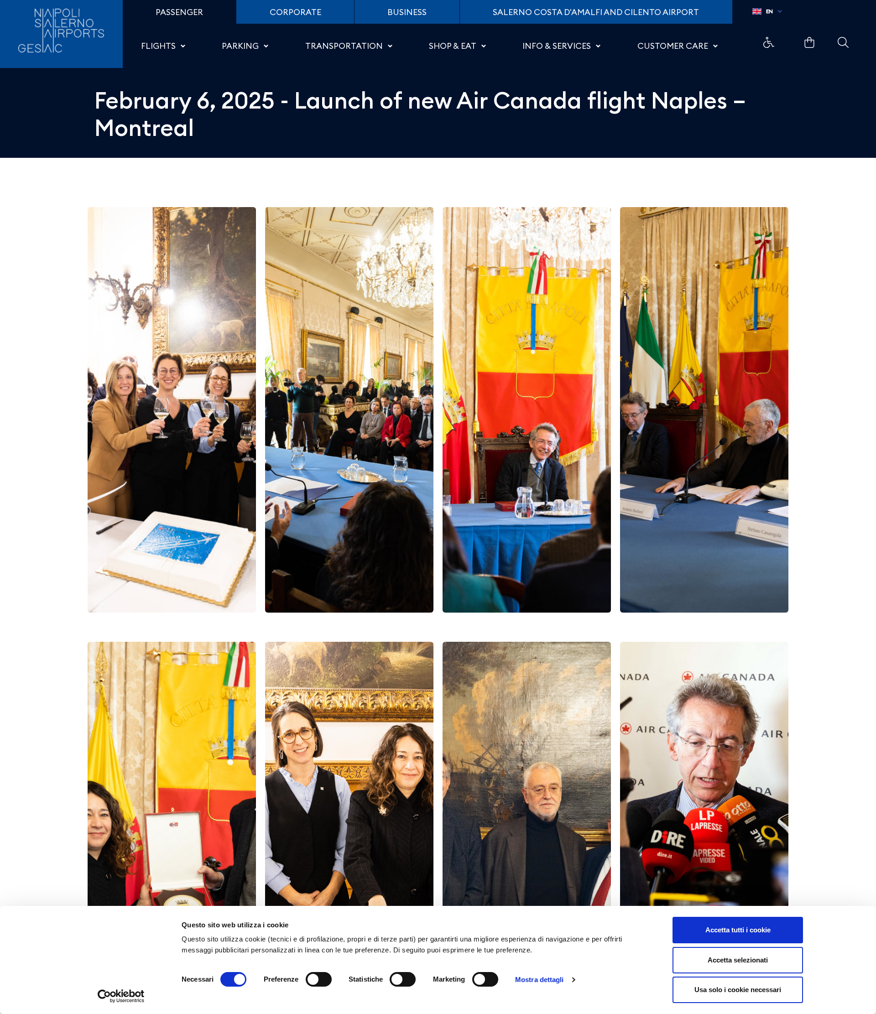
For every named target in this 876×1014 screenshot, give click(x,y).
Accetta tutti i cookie (738, 930)
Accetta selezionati (738, 960)
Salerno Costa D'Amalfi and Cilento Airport (596, 12)
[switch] (319, 979)
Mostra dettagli (539, 979)
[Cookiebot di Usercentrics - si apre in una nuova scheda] (121, 996)
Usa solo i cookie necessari (737, 989)
